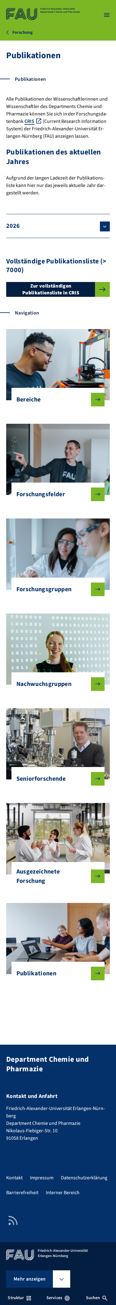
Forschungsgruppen (43, 589)
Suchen (93, 1298)
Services (54, 1298)
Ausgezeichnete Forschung (38, 876)
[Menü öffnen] (107, 15)
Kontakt (14, 1177)
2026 (13, 226)
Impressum (42, 1177)
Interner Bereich (62, 1192)
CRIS (29, 121)
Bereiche (28, 399)
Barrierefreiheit (22, 1192)
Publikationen (36, 973)
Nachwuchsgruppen (43, 684)
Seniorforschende (41, 778)
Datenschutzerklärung (84, 1177)
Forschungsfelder (40, 494)
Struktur (16, 1298)
